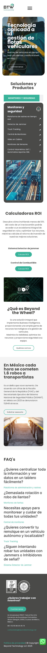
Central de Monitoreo (17, 134)
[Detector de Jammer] (40, 125)
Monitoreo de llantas (13, 502)
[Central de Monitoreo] (40, 135)
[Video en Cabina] (40, 140)
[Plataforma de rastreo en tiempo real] (40, 119)
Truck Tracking (14, 129)
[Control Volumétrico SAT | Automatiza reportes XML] (40, 152)
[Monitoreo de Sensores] (40, 145)
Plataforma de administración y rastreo (22, 487)
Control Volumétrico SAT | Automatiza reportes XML (19, 150)
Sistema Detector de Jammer (18, 565)
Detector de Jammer (17, 124)
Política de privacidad (15, 643)
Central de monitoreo (14, 522)
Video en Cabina (15, 139)
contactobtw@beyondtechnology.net (22, 630)
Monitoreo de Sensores (18, 144)
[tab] (21, 98)
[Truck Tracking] (40, 130)
